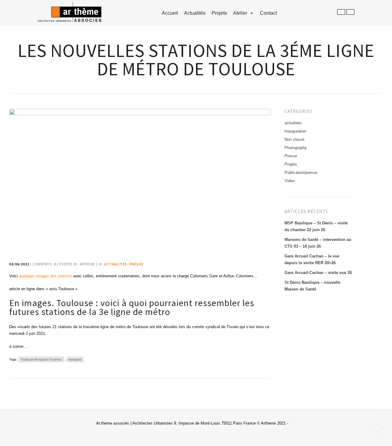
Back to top (379, 428)
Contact (268, 13)
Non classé (294, 139)
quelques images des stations (45, 276)
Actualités (194, 13)
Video (290, 180)
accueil (170, 13)
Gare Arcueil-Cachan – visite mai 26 (318, 272)
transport (75, 359)
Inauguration (295, 131)
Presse (136, 264)
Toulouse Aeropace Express (41, 359)
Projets (219, 13)
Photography (296, 147)
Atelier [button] (240, 13)
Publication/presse (301, 172)
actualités (115, 264)
